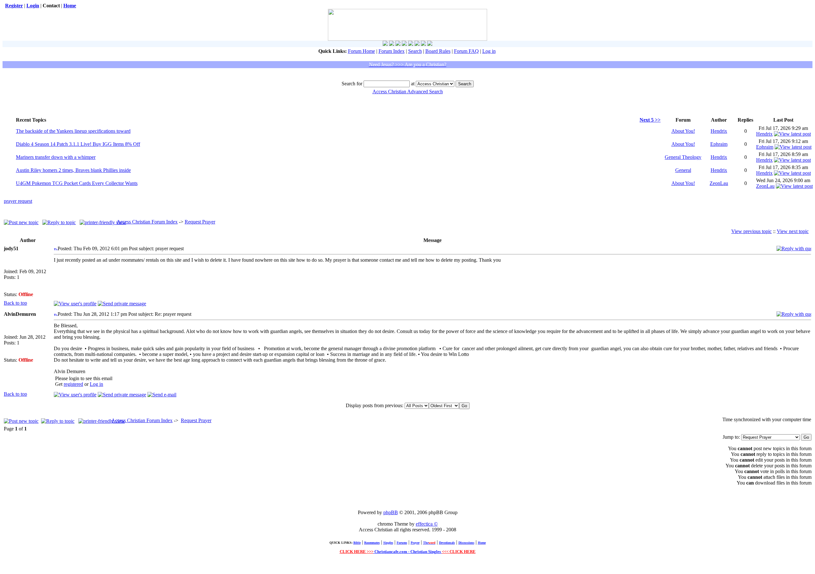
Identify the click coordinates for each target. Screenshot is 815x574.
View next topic (793, 231)
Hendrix (719, 131)
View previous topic (751, 231)
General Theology (683, 157)
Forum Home (361, 51)
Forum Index (392, 51)
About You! (683, 131)
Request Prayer (200, 221)
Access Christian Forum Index (147, 221)
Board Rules (437, 51)
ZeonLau (719, 183)
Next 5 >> (650, 120)
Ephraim (718, 144)
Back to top (15, 303)
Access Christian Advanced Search (407, 91)
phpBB (390, 512)
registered (73, 384)
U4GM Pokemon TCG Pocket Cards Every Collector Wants (77, 183)
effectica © (427, 524)
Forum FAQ (466, 51)
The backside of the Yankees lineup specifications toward (73, 131)
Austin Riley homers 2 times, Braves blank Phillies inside (73, 170)
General (683, 170)
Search (415, 51)
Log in (489, 51)
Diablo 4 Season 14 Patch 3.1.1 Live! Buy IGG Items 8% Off (78, 144)
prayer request (18, 201)
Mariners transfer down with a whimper (56, 157)
